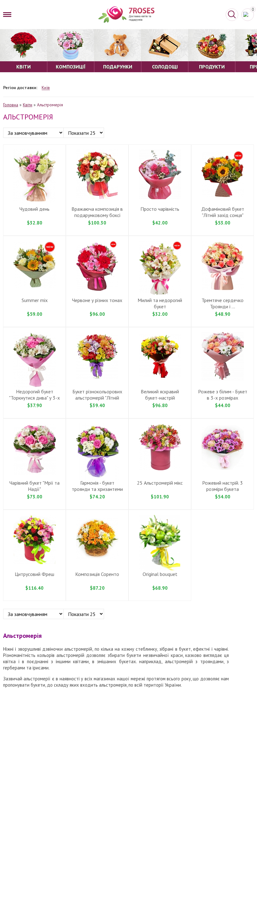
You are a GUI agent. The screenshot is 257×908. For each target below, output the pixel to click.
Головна (10, 105)
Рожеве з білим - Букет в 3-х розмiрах (222, 394)
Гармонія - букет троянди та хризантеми (97, 486)
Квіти (27, 105)
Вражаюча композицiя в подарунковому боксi (97, 212)
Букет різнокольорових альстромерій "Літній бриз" (97, 397)
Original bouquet (160, 574)
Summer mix (35, 300)
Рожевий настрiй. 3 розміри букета (222, 486)
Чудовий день (34, 209)
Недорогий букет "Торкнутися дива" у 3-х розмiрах (34, 397)
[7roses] (126, 14)
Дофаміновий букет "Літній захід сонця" (222, 212)
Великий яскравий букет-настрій (160, 394)
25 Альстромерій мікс (160, 483)
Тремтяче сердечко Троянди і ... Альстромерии (223, 306)
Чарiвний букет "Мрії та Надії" (34, 486)
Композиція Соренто (97, 574)
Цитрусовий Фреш (34, 574)
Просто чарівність (159, 209)
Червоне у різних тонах (97, 300)
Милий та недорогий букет (160, 303)
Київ (46, 87)
